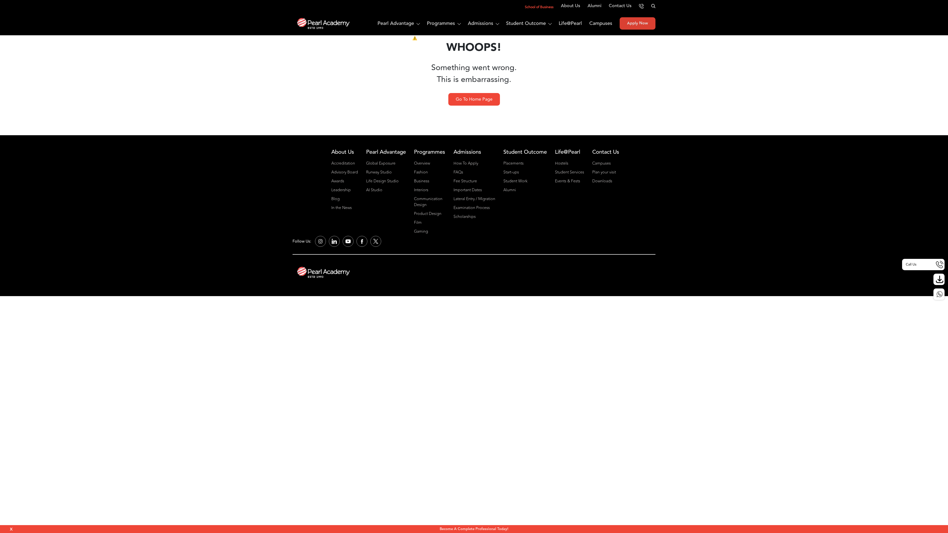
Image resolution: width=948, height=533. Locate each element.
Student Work (515, 181)
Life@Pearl (570, 23)
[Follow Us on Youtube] (348, 241)
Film (418, 223)
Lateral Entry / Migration (474, 199)
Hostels (561, 163)
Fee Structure (465, 181)
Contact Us (620, 5)
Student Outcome (526, 23)
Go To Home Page (474, 99)
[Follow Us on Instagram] (320, 241)
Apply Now (637, 23)
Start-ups (511, 172)
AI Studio (374, 190)
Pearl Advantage (395, 23)
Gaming (421, 231)
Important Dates (468, 190)
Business (421, 181)
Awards (337, 181)
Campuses (600, 23)
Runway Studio (379, 172)
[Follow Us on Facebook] (361, 241)
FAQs (458, 172)
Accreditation (343, 163)
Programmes (441, 23)
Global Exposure (380, 163)
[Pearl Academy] (324, 272)
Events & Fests (567, 181)
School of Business (539, 7)
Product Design (427, 214)
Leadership (341, 190)
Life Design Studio (382, 181)
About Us (570, 5)
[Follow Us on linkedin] (334, 241)
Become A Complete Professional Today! (474, 529)
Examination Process (472, 208)
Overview (422, 163)
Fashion (421, 172)
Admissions (480, 23)
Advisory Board (344, 172)
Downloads (602, 181)
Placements (513, 163)
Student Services (569, 172)
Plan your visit (604, 172)
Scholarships (465, 217)
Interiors (421, 190)
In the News (341, 208)
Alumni (594, 5)
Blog (335, 199)
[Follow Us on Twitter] (375, 241)
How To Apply (466, 163)
